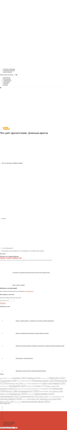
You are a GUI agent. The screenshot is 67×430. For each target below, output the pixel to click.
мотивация (46, 388)
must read (3, 378)
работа (4, 394)
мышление (18, 260)
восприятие (3, 260)
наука (12, 391)
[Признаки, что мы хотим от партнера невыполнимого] (9, 370)
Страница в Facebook (9, 406)
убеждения (33, 399)
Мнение (5, 85)
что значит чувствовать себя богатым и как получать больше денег (31, 272)
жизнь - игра (52, 386)
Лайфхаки (33, 378)
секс (50, 396)
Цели (25, 383)
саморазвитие (10, 396)
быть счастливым (54, 383)
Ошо (19, 380)
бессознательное (35, 383)
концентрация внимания (32, 388)
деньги (31, 386)
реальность (18, 393)
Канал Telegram (7, 409)
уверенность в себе (50, 399)
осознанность (25, 260)
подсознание (46, 391)
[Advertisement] (33, 149)
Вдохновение (7, 79)
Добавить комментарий (7, 137)
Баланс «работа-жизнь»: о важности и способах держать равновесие (35, 320)
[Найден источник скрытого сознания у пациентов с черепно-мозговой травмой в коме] (9, 345)
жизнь (41, 386)
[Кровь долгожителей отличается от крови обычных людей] (9, 333)
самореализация (29, 396)
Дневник (5, 127)
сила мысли (58, 396)
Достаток (5, 83)
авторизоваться (29, 291)
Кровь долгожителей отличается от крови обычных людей (32, 333)
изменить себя (11, 260)
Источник (3, 253)
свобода (43, 396)
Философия (6, 82)
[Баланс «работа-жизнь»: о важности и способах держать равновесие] (9, 320)
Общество (57, 378)
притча (31, 260)
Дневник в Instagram (9, 407)
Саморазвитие (7, 80)
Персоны (27, 381)
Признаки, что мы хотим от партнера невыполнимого (31, 370)
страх (24, 399)
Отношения (8, 380)
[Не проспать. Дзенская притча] (9, 358)
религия (30, 394)
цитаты (18, 401)
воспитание (4, 386)
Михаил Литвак (45, 378)
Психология (6, 77)
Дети (10, 378)
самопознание (44, 393)
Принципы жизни (43, 380)
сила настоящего (11, 399)
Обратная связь (15, 403)
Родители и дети (15, 383)
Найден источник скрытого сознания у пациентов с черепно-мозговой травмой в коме (40, 345)
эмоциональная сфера (46, 260)
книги (21, 388)
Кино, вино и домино (19, 285)
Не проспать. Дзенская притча (24, 358)
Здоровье (19, 378)
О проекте (23, 403)
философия (36, 260)
